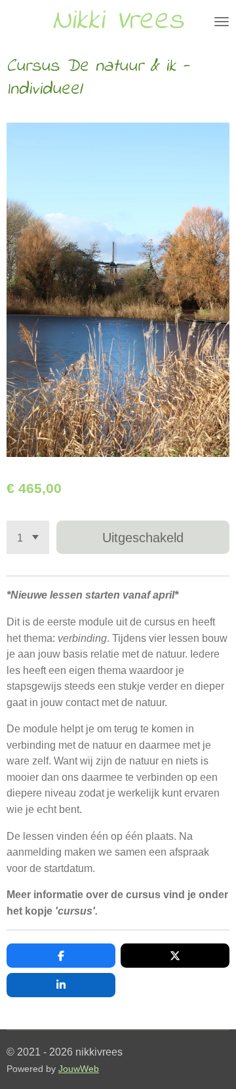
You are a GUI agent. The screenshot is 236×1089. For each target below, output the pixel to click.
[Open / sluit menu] (221, 21)
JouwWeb (78, 1069)
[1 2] (28, 537)
